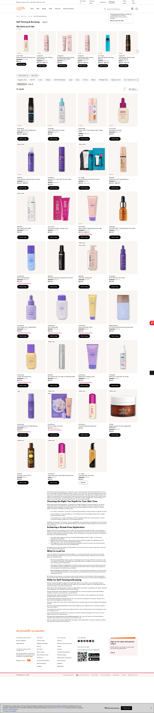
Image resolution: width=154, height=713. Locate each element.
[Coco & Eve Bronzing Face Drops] (123, 114)
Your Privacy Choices (113, 708)
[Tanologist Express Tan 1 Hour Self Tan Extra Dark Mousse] (61, 164)
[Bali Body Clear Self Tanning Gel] (92, 261)
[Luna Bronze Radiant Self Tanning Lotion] (92, 361)
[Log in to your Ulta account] (132, 8)
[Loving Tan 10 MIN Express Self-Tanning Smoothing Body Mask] (66, 47)
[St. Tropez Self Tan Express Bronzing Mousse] (107, 47)
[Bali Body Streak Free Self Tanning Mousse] (123, 163)
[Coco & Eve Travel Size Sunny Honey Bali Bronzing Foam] (61, 459)
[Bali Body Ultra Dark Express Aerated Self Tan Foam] (61, 261)
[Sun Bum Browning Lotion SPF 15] (31, 459)
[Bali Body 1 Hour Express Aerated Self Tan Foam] (31, 163)
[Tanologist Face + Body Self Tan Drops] (61, 114)
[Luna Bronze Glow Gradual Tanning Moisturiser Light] (92, 213)
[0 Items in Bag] (136, 8)
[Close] (151, 708)
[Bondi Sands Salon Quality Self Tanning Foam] (31, 114)
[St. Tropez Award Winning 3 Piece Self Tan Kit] (92, 163)
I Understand (126, 708)
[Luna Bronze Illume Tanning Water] (31, 262)
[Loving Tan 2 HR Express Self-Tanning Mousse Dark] (46, 47)
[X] (131, 14)
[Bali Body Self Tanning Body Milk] (31, 212)
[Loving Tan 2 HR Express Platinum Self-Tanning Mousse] (128, 47)
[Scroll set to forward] (137, 79)
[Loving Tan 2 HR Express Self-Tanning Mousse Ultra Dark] (87, 47)
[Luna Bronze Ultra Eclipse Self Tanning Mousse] (31, 410)
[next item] (137, 51)
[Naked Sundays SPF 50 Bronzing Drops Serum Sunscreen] (123, 311)
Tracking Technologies (9, 711)
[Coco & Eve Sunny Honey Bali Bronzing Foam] (25, 46)
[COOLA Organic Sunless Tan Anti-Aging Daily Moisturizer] (123, 410)
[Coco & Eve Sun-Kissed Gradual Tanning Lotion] (61, 212)
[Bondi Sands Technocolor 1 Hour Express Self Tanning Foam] (92, 115)
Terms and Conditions (11, 709)
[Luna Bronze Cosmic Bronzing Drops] (31, 361)
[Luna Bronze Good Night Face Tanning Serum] (31, 312)
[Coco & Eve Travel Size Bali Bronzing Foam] (92, 409)
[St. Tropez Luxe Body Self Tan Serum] (92, 459)
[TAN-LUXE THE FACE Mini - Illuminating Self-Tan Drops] (123, 212)
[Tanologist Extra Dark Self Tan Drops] (123, 261)
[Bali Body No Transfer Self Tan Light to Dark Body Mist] (61, 360)
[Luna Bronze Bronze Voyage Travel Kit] (61, 410)
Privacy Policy (61, 707)
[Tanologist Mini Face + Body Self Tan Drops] (123, 360)
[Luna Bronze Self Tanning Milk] (61, 312)
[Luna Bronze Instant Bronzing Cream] (92, 312)
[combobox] (133, 89)
